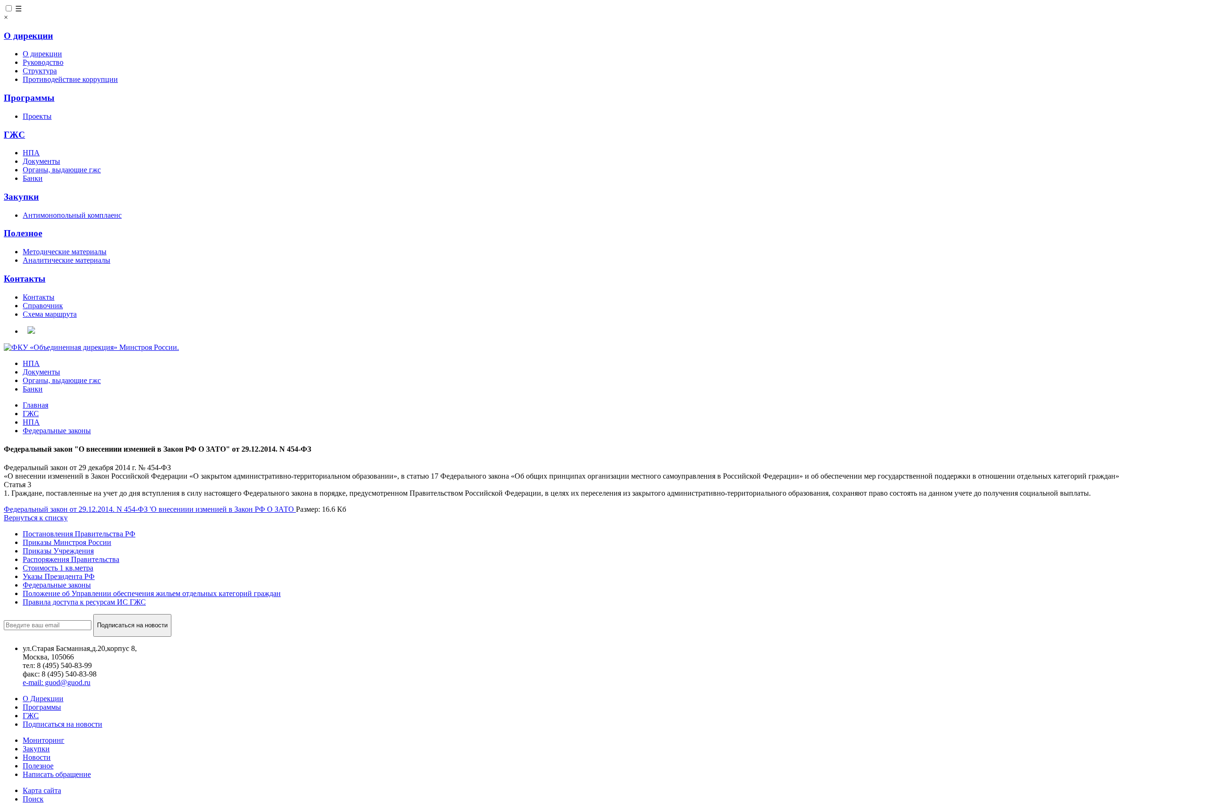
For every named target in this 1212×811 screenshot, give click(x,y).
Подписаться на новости (62, 724)
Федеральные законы (57, 585)
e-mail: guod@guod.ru (56, 682)
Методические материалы (65, 252)
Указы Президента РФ (59, 576)
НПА (31, 153)
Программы (29, 98)
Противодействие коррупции (70, 79)
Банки (33, 178)
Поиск (33, 799)
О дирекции (28, 36)
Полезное (23, 233)
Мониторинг (43, 740)
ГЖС (14, 135)
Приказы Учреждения (58, 551)
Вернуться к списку (36, 518)
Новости (37, 757)
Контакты (24, 279)
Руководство (43, 62)
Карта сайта (42, 790)
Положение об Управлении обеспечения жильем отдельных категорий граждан (152, 593)
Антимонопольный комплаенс (72, 215)
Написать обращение (57, 774)
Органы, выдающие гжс (62, 170)
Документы (41, 161)
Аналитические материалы (66, 260)
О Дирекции (43, 699)
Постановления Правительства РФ (79, 534)
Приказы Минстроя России (67, 542)
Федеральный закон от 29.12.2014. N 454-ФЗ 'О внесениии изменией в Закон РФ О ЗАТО (150, 509)
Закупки (21, 197)
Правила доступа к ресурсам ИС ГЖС (84, 602)
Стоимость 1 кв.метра (58, 568)
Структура (40, 71)
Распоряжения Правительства (71, 559)
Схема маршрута (50, 314)
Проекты (37, 116)
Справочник (43, 306)
